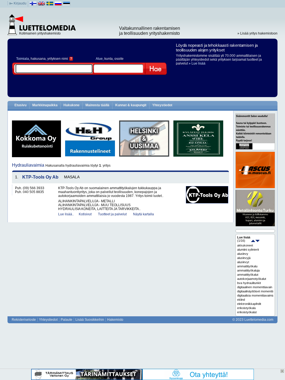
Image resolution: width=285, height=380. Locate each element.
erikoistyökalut (247, 312)
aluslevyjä (243, 258)
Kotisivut (85, 214)
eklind (241, 299)
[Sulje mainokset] (282, 371)
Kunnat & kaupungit (130, 105)
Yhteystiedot (162, 105)
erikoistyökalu (246, 308)
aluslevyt (243, 262)
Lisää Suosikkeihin (89, 320)
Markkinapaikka (45, 105)
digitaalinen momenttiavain (254, 287)
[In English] (41, 5)
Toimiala (22, 59)
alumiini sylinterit (248, 249)
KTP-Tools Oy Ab (40, 177)
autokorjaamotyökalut (251, 278)
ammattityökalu (247, 266)
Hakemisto (115, 320)
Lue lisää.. (66, 214)
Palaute (66, 320)
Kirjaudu (20, 3)
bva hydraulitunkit (249, 283)
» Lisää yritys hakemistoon (257, 33)
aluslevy (242, 253)
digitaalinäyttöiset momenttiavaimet (255, 291)
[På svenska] (50, 5)
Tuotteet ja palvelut (112, 214)
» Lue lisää (197, 63)
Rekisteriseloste (24, 320)
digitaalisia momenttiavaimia (255, 295)
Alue (99, 59)
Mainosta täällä (97, 105)
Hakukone (71, 105)
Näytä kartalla (143, 214)
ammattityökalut (247, 274)
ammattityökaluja (248, 270)
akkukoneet (245, 245)
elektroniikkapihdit (249, 303)
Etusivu (20, 105)
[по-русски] (58, 5)
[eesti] (66, 5)
